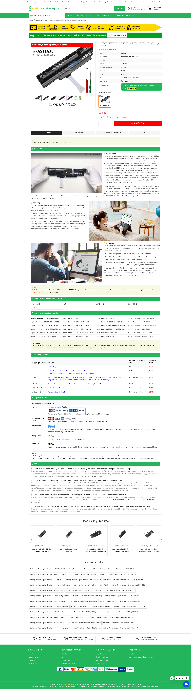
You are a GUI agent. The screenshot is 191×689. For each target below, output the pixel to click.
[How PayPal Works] (126, 669)
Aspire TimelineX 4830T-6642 (139, 322)
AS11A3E (65, 304)
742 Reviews (113, 50)
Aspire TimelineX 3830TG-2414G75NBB (45, 322)
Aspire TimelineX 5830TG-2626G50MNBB (78, 333)
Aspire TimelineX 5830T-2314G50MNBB (77, 329)
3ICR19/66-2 (132, 304)
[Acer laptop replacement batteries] (44, 8)
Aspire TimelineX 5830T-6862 (139, 329)
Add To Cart (139, 123)
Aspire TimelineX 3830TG (105, 318)
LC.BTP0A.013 (35, 304)
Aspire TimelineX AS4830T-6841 (107, 336)
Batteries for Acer (42, 20)
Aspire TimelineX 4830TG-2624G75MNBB (46, 329)
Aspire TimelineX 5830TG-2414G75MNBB (45, 333)
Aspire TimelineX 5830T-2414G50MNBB (110, 329)
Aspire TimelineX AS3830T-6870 (107, 333)
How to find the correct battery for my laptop (84, 476)
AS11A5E (33, 308)
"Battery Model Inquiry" (40, 292)
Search (119, 8)
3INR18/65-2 (100, 304)
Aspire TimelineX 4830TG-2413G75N (76, 326)
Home (31, 20)
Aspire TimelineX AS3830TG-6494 (43, 336)
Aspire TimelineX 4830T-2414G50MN (109, 322)
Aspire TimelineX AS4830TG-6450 (140, 336)
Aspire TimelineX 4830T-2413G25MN (76, 322)
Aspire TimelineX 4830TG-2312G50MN (44, 326)
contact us (141, 273)
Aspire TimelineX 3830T (71, 318)
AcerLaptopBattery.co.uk (68, 685)
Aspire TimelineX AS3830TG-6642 (75, 336)
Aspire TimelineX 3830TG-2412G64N (141, 318)
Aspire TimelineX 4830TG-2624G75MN (142, 326)
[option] (62, 70)
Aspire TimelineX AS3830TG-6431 (140, 333)
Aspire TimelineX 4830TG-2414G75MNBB (110, 326)
